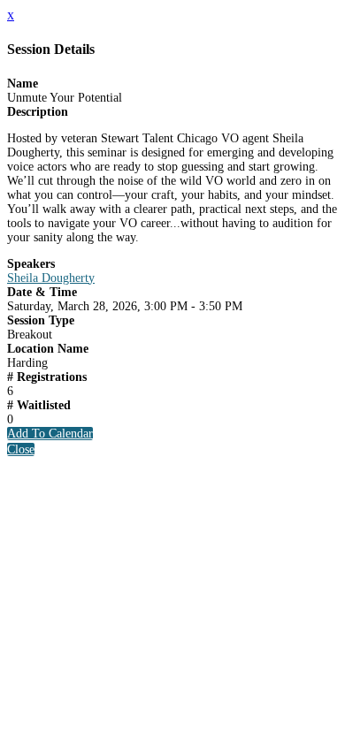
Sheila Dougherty (51, 278)
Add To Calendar (50, 433)
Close (20, 449)
